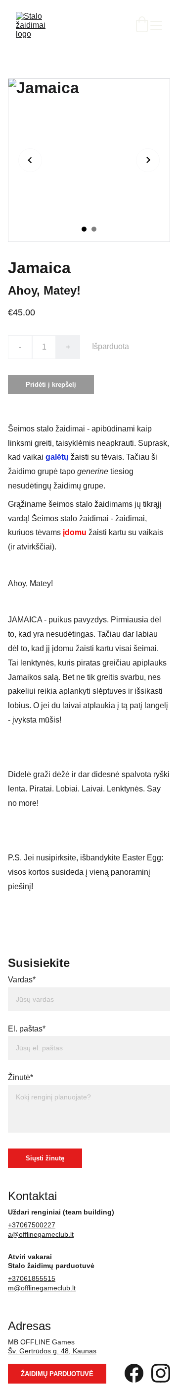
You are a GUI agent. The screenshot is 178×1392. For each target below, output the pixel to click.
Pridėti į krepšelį (51, 384)
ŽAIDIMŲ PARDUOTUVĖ (57, 1374)
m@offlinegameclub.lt (42, 1288)
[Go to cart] (142, 25)
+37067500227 (31, 1225)
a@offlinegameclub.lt (41, 1234)
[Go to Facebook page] (134, 1373)
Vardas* (22, 979)
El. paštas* (26, 1029)
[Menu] (156, 25)
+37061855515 (31, 1278)
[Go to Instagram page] (160, 1373)
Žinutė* (20, 1077)
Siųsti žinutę (45, 1158)
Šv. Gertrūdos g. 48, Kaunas (52, 1351)
